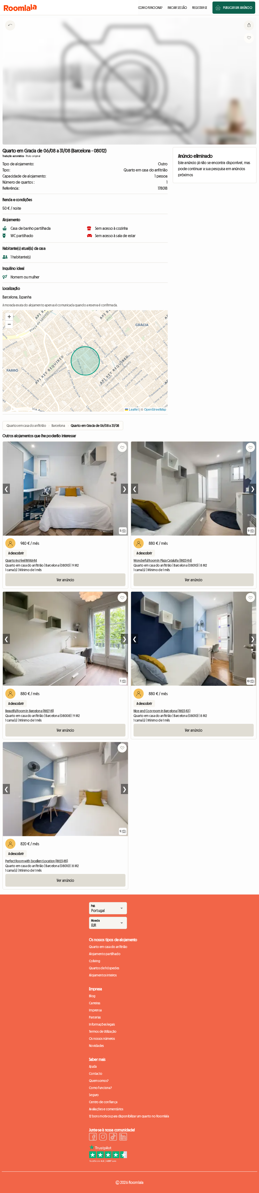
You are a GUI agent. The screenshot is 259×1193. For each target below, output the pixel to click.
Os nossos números (102, 1038)
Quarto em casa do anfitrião (108, 947)
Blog (92, 996)
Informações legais (102, 1024)
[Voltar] (10, 31)
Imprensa (95, 1010)
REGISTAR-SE (199, 7)
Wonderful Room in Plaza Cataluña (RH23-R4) (163, 560)
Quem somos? (99, 1080)
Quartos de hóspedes (104, 968)
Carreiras (94, 1003)
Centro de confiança (103, 1102)
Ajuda (93, 1066)
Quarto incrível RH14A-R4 (21, 560)
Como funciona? (100, 1088)
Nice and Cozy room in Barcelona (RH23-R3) (162, 711)
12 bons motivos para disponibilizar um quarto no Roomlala (129, 1116)
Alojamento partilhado (104, 954)
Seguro (94, 1095)
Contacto (95, 1073)
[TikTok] (113, 1137)
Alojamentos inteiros (103, 975)
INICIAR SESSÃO (177, 7)
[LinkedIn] (123, 1137)
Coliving (94, 961)
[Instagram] (103, 1137)
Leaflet (133, 409)
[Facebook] (93, 1137)
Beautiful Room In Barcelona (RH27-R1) (29, 711)
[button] (9, 317)
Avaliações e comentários (106, 1109)
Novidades (96, 1045)
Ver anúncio (65, 580)
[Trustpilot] (108, 1161)
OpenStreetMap (155, 409)
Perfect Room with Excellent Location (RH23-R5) (36, 861)
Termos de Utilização (103, 1031)
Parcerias (95, 1017)
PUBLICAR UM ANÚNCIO (237, 7)
